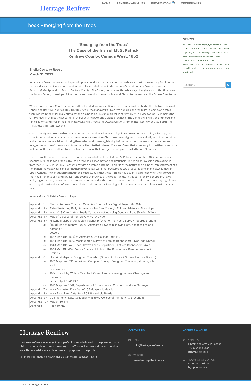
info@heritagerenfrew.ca (148, 345)
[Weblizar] (65, 8)
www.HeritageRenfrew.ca (149, 360)
